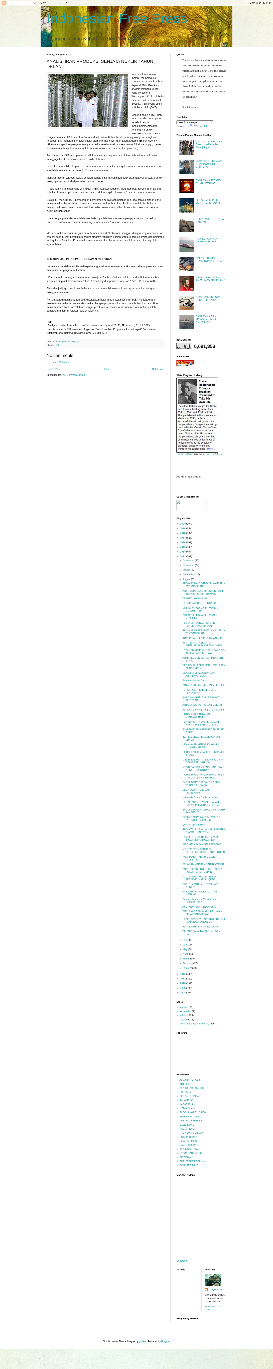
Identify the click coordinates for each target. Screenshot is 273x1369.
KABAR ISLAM (187, 1104)
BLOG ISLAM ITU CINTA (192, 1112)
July (185, 940)
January (187, 968)
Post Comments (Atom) (73, 375)
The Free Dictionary (214, 454)
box (185, 1260)
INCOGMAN (186, 1157)
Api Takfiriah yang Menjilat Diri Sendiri (203, 709)
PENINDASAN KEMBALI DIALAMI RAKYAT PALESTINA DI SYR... (200, 723)
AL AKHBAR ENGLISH (191, 1088)
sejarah (183, 1019)
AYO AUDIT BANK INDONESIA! (199, 906)
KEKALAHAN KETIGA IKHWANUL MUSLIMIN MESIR (200, 746)
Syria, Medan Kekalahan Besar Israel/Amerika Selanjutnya (209, 144)
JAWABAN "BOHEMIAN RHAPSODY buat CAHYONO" (209, 164)
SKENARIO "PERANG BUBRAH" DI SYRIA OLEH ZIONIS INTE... (201, 818)
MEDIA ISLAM (187, 1108)
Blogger (165, 1341)
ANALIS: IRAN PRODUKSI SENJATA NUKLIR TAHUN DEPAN (202, 870)
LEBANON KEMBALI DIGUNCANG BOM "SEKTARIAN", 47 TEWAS (204, 652)
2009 (183, 988)
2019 (183, 528)
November (189, 565)
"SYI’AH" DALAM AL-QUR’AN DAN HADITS (208, 201)
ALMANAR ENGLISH (190, 1079)
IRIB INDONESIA (188, 1149)
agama (183, 1007)
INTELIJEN (185, 1084)
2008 (183, 992)
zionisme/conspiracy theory (194, 1023)
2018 (183, 533)
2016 (183, 542)
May (185, 949)
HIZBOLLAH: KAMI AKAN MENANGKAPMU (196, 715)
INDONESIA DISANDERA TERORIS (201, 844)
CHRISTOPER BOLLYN (192, 1161)
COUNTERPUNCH (189, 1165)
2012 (183, 974)
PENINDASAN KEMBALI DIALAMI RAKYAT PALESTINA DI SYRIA (200, 803)
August (187, 579)
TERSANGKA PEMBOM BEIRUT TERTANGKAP (200, 691)
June (186, 944)
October (187, 570)
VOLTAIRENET (187, 1128)
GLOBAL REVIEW (189, 1096)
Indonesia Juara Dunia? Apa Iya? (200, 797)
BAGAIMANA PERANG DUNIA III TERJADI (208, 182)
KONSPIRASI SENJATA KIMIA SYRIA (202, 638)
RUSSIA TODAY (188, 1137)
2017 (183, 537)
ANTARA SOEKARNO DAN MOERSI (202, 704)
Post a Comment (61, 362)
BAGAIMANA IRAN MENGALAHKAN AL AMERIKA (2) (207, 319)
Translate (203, 126)
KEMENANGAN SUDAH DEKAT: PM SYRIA (209, 298)
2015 (183, 547)
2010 (183, 983)
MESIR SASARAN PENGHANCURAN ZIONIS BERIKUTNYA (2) (203, 761)
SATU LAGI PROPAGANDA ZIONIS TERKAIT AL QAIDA (201, 783)
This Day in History (184, 454)
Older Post (157, 369)
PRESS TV (185, 1092)
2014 (183, 551)
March (186, 958)
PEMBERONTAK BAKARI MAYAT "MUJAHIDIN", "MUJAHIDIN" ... (200, 838)
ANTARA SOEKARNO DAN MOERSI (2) (203, 685)
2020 (183, 523)
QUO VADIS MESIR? (193, 824)
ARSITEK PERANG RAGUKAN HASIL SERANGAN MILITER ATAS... (203, 592)
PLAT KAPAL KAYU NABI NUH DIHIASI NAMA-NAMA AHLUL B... (203, 920)
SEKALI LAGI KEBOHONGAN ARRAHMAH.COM (198, 674)
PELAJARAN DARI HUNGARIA (199, 603)
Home (106, 369)
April (185, 954)
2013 (183, 556)
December (189, 560)
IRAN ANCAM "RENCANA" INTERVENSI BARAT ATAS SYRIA (202, 644)
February (188, 963)
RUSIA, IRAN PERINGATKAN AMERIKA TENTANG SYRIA (203, 632)
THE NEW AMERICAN (191, 1132)
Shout (179, 1260)
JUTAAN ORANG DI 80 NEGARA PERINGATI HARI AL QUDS (200, 878)
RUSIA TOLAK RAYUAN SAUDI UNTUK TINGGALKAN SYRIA (204, 831)
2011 (183, 978)
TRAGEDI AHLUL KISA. (195, 598)
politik (58, 345)
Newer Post (54, 369)
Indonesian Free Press (117, 18)
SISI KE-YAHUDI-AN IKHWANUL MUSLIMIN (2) (200, 609)
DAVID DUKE (186, 1124)
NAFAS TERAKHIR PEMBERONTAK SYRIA (209, 259)
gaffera (142, 1341)
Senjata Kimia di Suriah (195, 680)
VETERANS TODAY (190, 1116)
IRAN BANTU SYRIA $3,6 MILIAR (200, 926)
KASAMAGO (186, 1100)
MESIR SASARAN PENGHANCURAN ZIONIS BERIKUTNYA (203, 768)
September (189, 574)
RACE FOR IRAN (188, 1145)
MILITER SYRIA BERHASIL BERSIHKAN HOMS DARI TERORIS (203, 850)
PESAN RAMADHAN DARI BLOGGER (203, 864)
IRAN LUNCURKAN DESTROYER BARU (207, 240)
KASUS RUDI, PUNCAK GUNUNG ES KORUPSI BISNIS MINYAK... (203, 776)
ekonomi (184, 1011)
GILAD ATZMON (188, 1141)
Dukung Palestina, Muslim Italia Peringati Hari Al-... (199, 900)
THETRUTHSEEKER (190, 1120)
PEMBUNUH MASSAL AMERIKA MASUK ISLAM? (210, 279)
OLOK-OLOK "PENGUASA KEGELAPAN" (196, 791)
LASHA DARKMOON (190, 1153)
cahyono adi (215, 1289)
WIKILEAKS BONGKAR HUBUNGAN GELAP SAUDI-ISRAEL (202, 913)
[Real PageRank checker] (185, 365)
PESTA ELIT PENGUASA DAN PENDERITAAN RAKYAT (198, 624)
